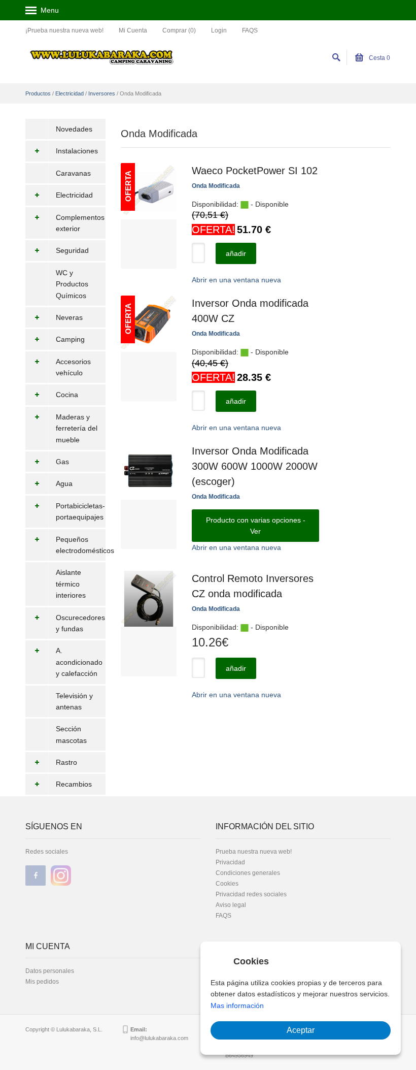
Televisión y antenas (74, 701)
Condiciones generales (248, 873)
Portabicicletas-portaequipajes (80, 511)
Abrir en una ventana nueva (236, 280)
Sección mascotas (71, 734)
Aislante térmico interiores (71, 583)
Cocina (67, 395)
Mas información (237, 1005)
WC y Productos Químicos (72, 284)
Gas (62, 462)
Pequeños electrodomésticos (81, 545)
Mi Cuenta (133, 30)
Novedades (74, 129)
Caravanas (73, 173)
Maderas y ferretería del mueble (76, 428)
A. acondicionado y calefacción (79, 661)
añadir (236, 253)
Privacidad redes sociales (251, 894)
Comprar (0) (179, 30)
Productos (38, 93)
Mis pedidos (42, 981)
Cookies (227, 883)
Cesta (378, 57)
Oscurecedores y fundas (80, 623)
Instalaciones (77, 151)
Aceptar (301, 1030)
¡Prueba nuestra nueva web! (64, 30)
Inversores (101, 93)
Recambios (74, 784)
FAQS (250, 30)
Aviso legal (231, 905)
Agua (64, 483)
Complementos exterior (80, 223)
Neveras (69, 317)
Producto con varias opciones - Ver (255, 525)
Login (219, 30)
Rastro (66, 762)
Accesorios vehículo (73, 367)
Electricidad (69, 93)
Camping (70, 339)
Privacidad (230, 862)
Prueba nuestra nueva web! (254, 851)
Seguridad (72, 250)
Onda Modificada (216, 185)
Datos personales (49, 971)
